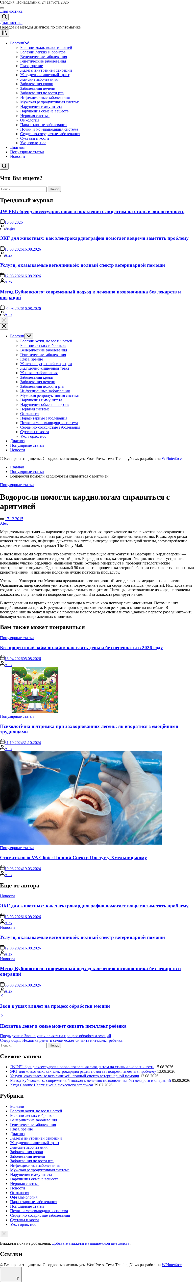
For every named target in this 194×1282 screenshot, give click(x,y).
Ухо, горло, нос (33, 143)
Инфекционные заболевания (45, 97)
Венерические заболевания (43, 56)
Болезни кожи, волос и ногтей (46, 47)
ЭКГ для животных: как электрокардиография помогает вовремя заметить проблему (94, 238)
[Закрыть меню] (4, 1234)
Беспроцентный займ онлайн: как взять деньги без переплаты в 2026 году (81, 647)
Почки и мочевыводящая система (49, 129)
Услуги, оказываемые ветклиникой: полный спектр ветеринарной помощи (82, 265)
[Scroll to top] (11, 1274)
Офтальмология (23, 1197)
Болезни (17, 43)
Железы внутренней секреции (46, 70)
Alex (8, 255)
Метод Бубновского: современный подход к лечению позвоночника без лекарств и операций (90, 1080)
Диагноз (17, 147)
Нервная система (35, 115)
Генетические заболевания (43, 61)
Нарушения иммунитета (41, 106)
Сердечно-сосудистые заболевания (50, 134)
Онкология (29, 120)
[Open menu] (4, 33)
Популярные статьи (27, 152)
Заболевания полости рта (42, 93)
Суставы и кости (34, 138)
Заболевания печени (37, 88)
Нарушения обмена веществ (44, 111)
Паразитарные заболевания (43, 125)
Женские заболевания (39, 79)
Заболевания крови (36, 84)
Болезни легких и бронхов (43, 52)
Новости (17, 156)
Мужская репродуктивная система (50, 102)
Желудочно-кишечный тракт (44, 75)
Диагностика (11, 11)
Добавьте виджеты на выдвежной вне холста (91, 1243)
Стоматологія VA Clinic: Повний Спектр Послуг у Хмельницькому (73, 857)
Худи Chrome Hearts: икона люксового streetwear (51, 1085)
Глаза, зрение (31, 66)
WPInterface (172, 458)
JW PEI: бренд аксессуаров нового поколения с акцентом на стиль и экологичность (92, 211)
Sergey (10, 228)
